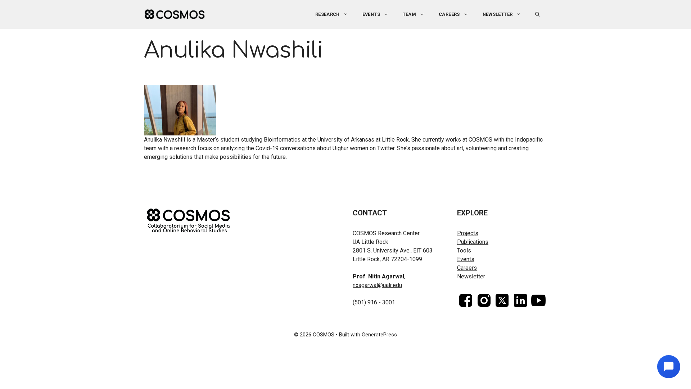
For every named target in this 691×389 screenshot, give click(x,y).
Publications (472, 241)
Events (465, 259)
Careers (449, 14)
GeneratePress (379, 334)
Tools (464, 250)
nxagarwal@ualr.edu (377, 285)
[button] (537, 14)
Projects (467, 233)
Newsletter (498, 14)
